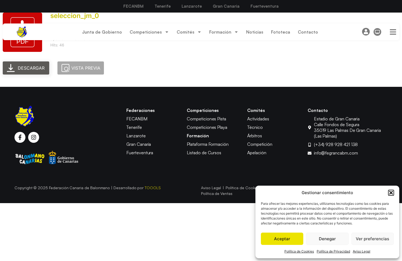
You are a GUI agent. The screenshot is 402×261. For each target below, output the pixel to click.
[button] (391, 192)
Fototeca (280, 32)
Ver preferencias (372, 238)
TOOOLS (153, 187)
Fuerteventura (264, 6)
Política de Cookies (299, 251)
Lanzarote (192, 6)
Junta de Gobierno (102, 32)
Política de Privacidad (333, 251)
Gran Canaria (226, 6)
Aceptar (282, 238)
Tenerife (163, 6)
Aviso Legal (361, 251)
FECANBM (133, 6)
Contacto (308, 32)
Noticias (254, 32)
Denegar (327, 238)
